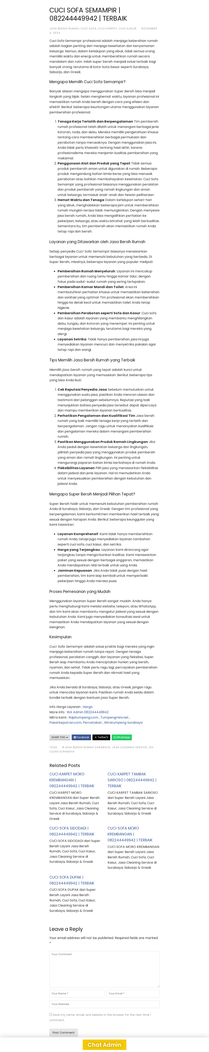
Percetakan (92, 722)
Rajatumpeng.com (83, 717)
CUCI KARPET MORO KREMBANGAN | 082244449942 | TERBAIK (71, 779)
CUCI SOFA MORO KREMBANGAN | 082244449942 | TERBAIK (130, 834)
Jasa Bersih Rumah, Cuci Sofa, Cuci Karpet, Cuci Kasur (93, 28)
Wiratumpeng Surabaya (123, 722)
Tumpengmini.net (114, 717)
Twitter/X (102, 737)
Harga (87, 706)
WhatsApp (123, 737)
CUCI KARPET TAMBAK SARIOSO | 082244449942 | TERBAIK (132, 779)
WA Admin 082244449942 (88, 712)
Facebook (82, 737)
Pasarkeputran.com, (65, 722)
